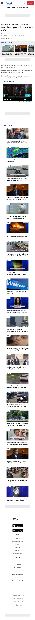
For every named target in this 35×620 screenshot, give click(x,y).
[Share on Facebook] (6, 38)
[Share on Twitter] (8, 38)
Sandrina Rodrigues (6, 33)
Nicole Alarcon (20, 33)
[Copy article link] (11, 38)
